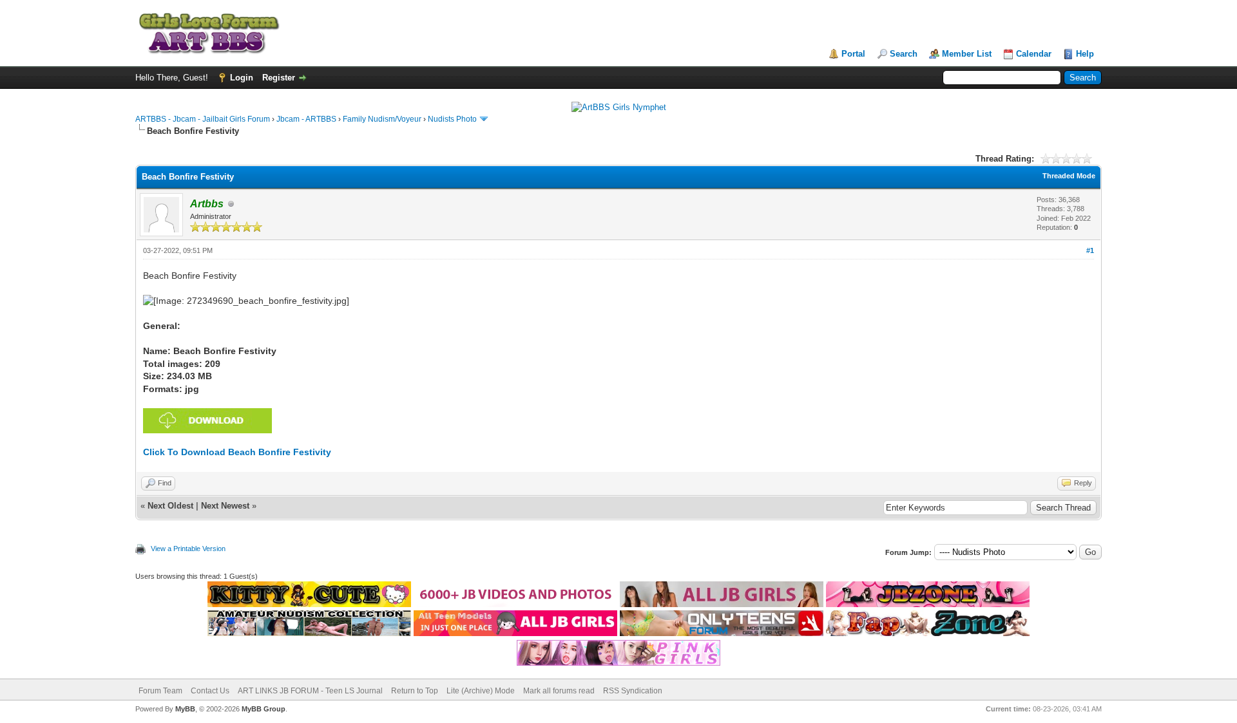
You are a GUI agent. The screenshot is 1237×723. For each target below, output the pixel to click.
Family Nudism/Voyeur (382, 119)
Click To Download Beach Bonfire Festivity (237, 452)
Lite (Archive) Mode (480, 690)
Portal (853, 54)
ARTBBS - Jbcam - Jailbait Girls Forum (202, 119)
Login (241, 77)
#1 (1090, 250)
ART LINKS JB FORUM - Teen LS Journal (310, 690)
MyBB (185, 709)
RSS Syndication (632, 690)
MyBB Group (263, 709)
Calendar (1033, 54)
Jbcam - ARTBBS (306, 119)
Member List (967, 54)
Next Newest (225, 506)
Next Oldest (170, 506)
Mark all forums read (559, 690)
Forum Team (160, 690)
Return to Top (414, 690)
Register (278, 77)
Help (1085, 54)
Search (903, 54)
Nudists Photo (452, 119)
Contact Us (210, 690)
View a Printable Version (188, 548)
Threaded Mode (1068, 176)
